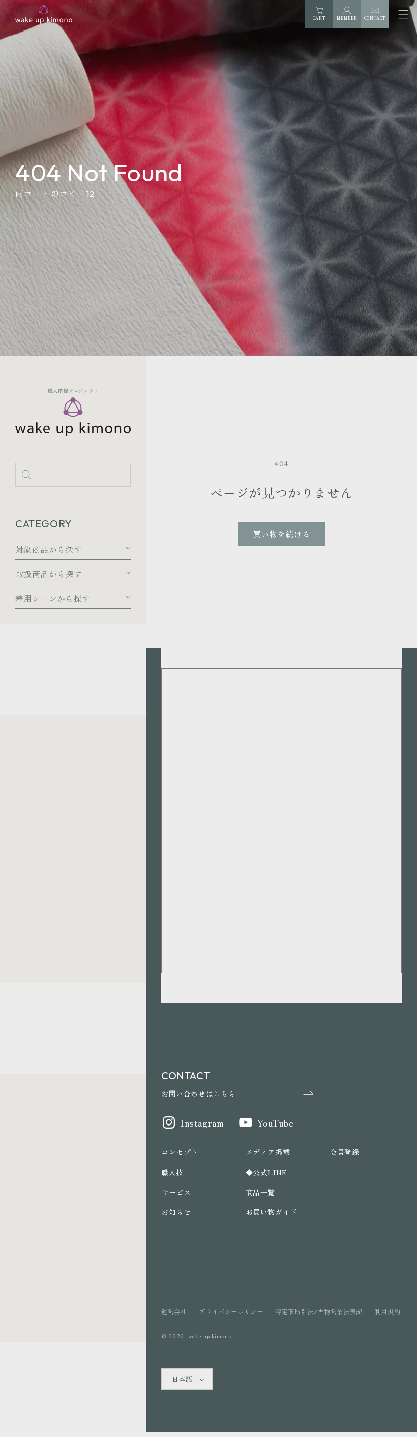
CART (319, 14)
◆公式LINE (266, 1172)
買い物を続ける (281, 533)
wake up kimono (210, 1336)
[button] (403, 14)
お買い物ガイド (271, 1212)
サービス (176, 1192)
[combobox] (73, 474)
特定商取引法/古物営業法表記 (318, 1311)
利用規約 (387, 1311)
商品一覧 (260, 1192)
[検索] (26, 474)
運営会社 (174, 1311)
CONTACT (375, 18)
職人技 (172, 1172)
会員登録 (344, 1152)
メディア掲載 (268, 1152)
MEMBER (347, 18)
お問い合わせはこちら (198, 1093)
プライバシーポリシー (231, 1311)
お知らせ (176, 1212)
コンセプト (179, 1152)
